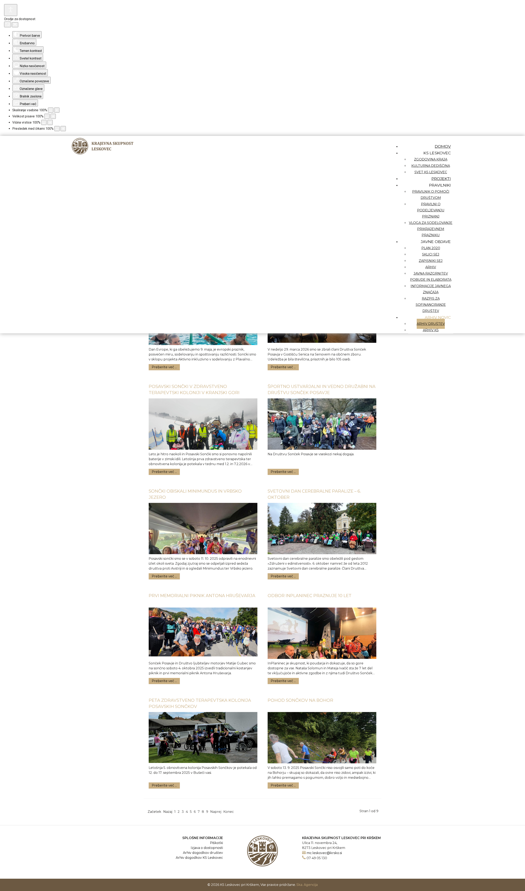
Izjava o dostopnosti (207, 848)
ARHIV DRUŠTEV (431, 324)
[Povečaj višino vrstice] (50, 122)
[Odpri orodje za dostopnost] (10, 10)
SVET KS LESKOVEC (430, 172)
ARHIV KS (431, 330)
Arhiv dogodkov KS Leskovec (199, 858)
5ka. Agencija (307, 885)
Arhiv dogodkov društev (203, 853)
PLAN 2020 (430, 248)
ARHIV (430, 267)
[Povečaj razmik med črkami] (63, 128)
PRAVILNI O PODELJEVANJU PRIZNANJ (430, 210)
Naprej (215, 812)
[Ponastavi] (7, 24)
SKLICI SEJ (430, 254)
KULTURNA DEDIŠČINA (430, 166)
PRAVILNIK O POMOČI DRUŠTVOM (430, 195)
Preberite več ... (164, 367)
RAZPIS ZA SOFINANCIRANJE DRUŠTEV (431, 305)
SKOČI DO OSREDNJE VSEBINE (426, 138)
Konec (228, 812)
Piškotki (216, 843)
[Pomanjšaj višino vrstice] (44, 122)
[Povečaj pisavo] (53, 116)
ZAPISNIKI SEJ (431, 261)
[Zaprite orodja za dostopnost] (15, 24)
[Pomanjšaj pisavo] (47, 116)
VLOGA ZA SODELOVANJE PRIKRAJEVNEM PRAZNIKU (430, 229)
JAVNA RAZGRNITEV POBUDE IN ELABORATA (430, 277)
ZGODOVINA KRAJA (430, 159)
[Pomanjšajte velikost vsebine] (50, 110)
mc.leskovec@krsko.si (324, 853)
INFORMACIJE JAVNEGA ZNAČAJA (431, 289)
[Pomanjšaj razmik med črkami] (57, 128)
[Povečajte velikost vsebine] (56, 110)
